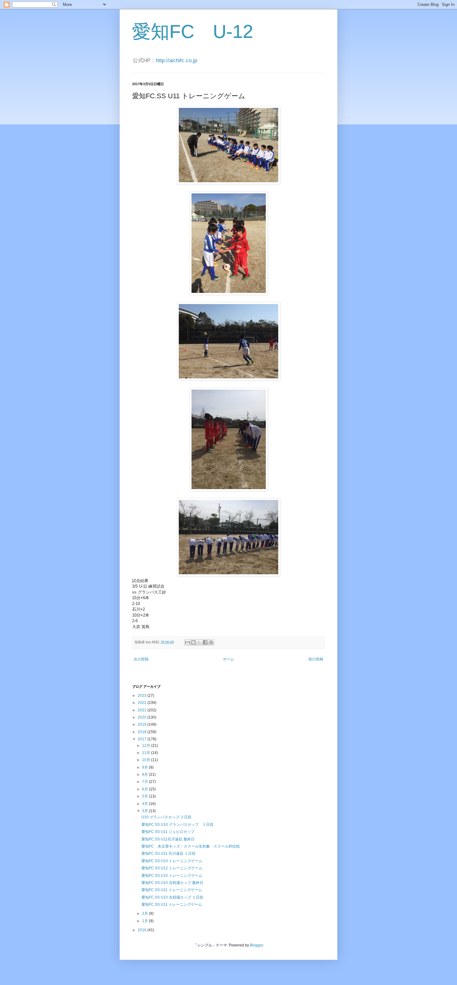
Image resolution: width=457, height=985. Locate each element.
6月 (145, 789)
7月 (145, 781)
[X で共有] (199, 642)
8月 (145, 774)
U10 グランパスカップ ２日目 (166, 817)
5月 (145, 796)
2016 (142, 930)
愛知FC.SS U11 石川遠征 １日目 (168, 853)
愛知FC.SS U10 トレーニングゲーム (171, 861)
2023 (142, 695)
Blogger (256, 945)
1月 (145, 921)
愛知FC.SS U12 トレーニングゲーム (171, 868)
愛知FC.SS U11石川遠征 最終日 (168, 839)
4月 (145, 804)
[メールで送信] (187, 642)
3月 (145, 811)
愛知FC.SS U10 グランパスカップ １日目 (177, 824)
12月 (146, 745)
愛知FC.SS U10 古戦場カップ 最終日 (172, 883)
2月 (145, 913)
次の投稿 (141, 659)
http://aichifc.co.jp (176, 60)
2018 (142, 732)
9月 (145, 767)
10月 (146, 760)
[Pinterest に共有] (211, 642)
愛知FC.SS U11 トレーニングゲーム (171, 890)
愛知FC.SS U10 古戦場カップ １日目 (172, 897)
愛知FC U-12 (192, 31)
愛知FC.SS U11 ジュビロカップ (168, 832)
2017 (142, 739)
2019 (142, 724)
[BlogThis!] (193, 642)
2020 (142, 717)
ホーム (228, 659)
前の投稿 (315, 659)
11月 (146, 753)
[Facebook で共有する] (205, 642)
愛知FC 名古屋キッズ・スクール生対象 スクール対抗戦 (190, 846)
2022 (142, 703)
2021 (142, 710)
